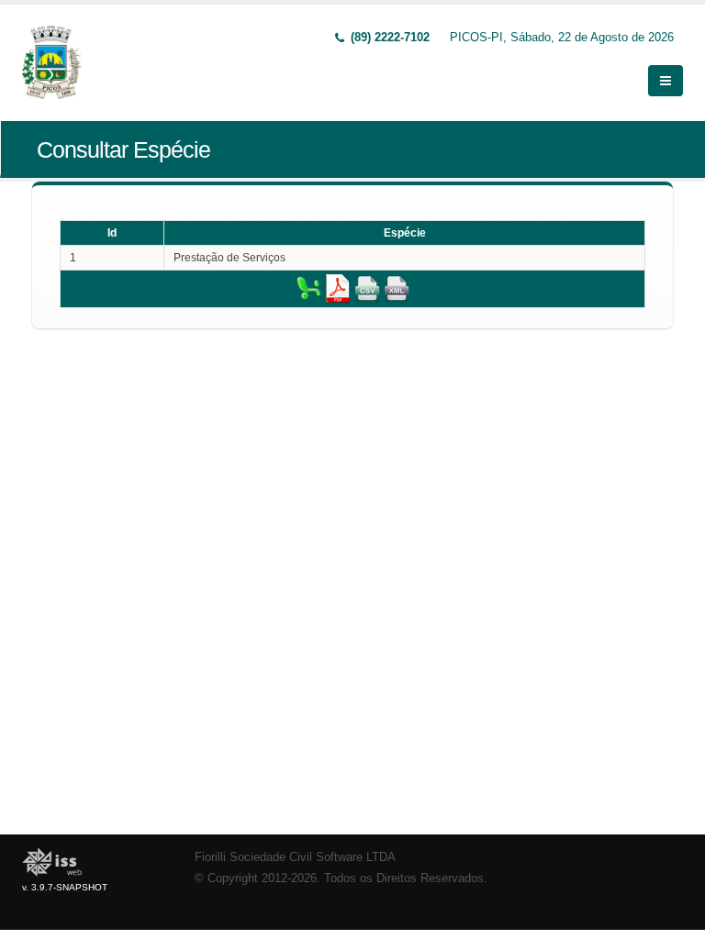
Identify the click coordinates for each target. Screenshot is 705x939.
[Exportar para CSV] (367, 288)
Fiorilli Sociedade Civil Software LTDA (295, 857)
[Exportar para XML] (396, 288)
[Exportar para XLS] (308, 288)
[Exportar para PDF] (337, 288)
